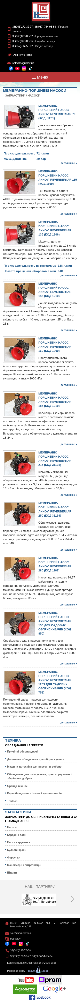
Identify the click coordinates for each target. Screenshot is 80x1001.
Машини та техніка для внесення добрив (34, 766)
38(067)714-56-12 (22, 46)
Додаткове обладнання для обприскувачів (35, 759)
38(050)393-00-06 (22, 41)
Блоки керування (18, 842)
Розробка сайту (16, 970)
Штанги (12, 872)
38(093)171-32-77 (22, 26)
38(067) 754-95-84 (45, 26)
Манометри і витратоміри (24, 865)
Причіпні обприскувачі (22, 751)
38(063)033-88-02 (22, 36)
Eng (29, 54)
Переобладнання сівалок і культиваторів (34, 793)
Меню (42, 77)
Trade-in (12, 801)
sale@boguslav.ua (23, 63)
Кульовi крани (16, 849)
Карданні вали (16, 834)
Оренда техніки (17, 786)
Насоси (34, 95)
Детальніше (68, 163)
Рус (22, 54)
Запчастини (15, 95)
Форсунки (13, 857)
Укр (15, 54)
